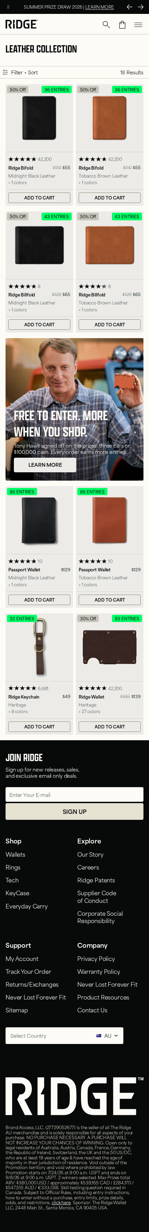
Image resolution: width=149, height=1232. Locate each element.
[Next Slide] (140, 7)
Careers (88, 866)
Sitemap (17, 1009)
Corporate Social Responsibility (100, 916)
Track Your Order (28, 971)
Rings (13, 866)
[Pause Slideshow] (8, 7)
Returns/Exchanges (32, 983)
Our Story (90, 853)
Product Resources (103, 996)
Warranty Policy (98, 971)
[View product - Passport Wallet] (39, 546)
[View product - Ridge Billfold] (39, 272)
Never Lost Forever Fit (35, 996)
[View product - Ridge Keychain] (39, 674)
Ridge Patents (96, 879)
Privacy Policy (96, 958)
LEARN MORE (99, 6)
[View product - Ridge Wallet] (109, 674)
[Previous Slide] (129, 7)
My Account (22, 958)
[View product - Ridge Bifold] (39, 144)
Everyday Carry (27, 905)
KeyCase (17, 892)
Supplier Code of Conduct (96, 896)
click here (61, 1202)
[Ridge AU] (22, 25)
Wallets (15, 853)
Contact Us (92, 1009)
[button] (106, 24)
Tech (12, 879)
